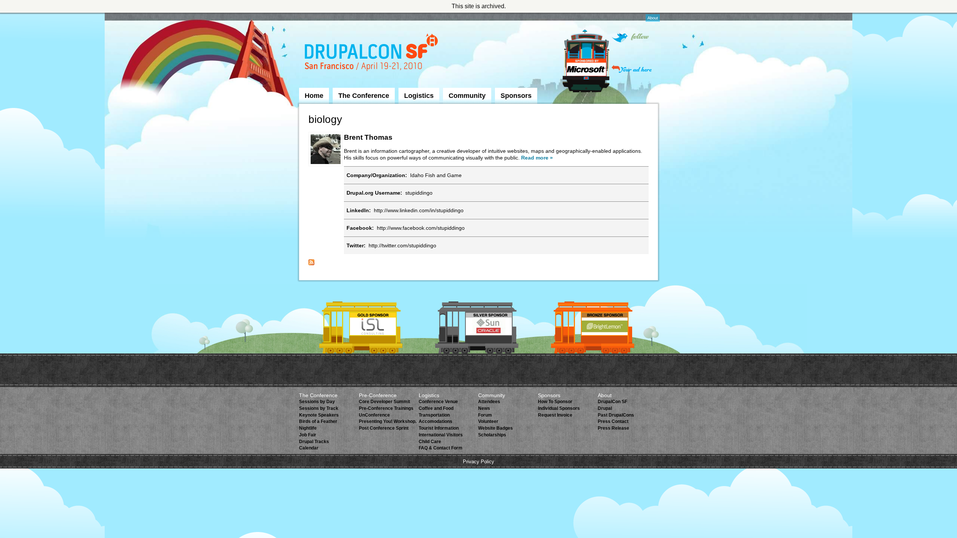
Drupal (605, 408)
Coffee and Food (436, 408)
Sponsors (516, 95)
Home (314, 95)
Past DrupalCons (616, 415)
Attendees (489, 401)
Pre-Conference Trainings (386, 408)
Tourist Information (439, 428)
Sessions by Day (317, 401)
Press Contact (613, 421)
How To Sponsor (555, 401)
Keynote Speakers (319, 415)
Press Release (613, 428)
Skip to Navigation (313, 16)
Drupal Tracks (314, 441)
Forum (485, 415)
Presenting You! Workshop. (387, 421)
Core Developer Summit (384, 401)
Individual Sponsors (559, 408)
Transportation (434, 415)
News (484, 408)
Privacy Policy (478, 461)
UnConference (374, 415)
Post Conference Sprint (384, 428)
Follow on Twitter (630, 37)
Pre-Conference (378, 395)
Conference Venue (438, 401)
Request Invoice (555, 415)
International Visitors (441, 435)
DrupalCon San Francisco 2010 (372, 54)
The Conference (363, 95)
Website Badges (495, 428)
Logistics (419, 95)
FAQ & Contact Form (440, 448)
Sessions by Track (318, 408)
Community (467, 95)
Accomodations (435, 421)
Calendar (309, 448)
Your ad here (632, 69)
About (652, 18)
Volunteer (488, 421)
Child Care (430, 441)
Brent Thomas (368, 137)
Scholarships (492, 435)
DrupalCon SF (612, 401)
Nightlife (308, 428)
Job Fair (307, 435)
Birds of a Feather (318, 421)
